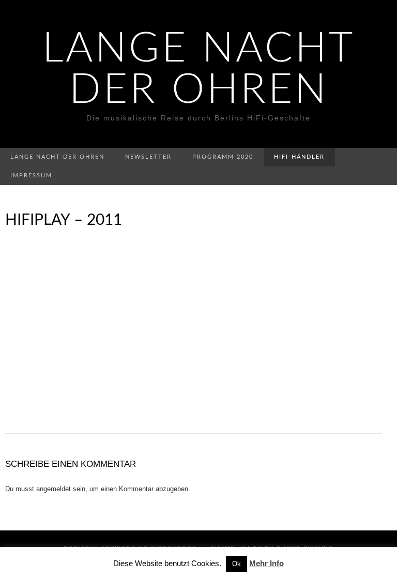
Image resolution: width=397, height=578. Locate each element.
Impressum (31, 175)
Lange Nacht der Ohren (198, 69)
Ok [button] (236, 564)
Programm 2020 (222, 157)
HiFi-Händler (299, 157)
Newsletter (148, 157)
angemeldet (53, 489)
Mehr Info (266, 563)
